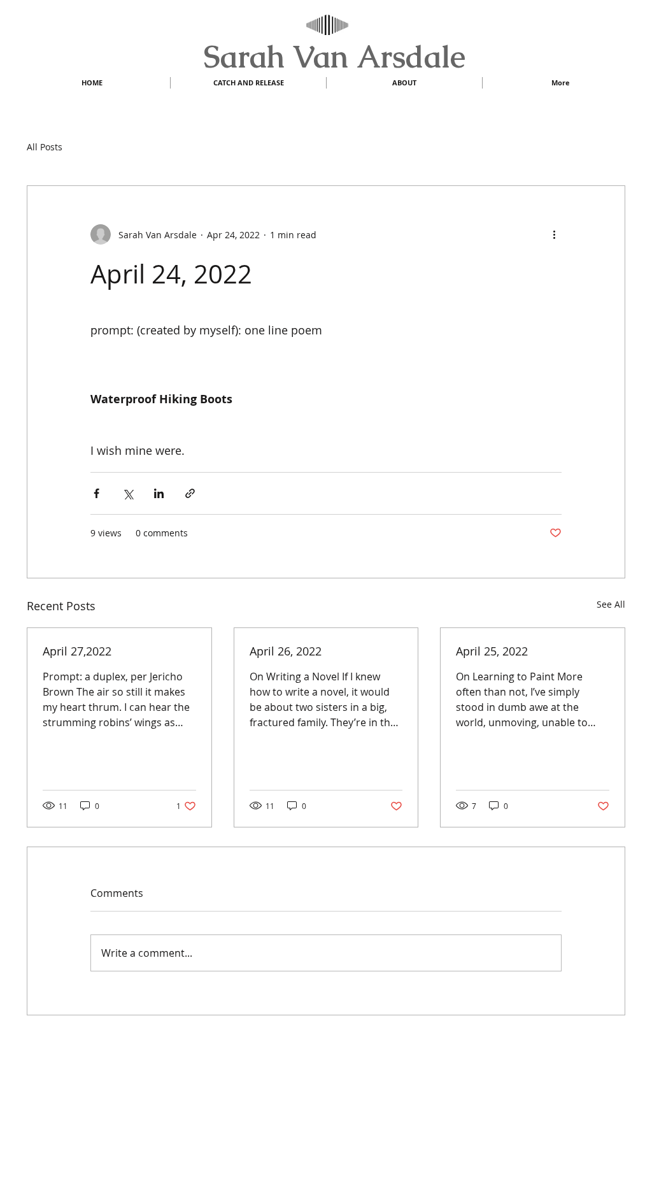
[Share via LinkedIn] (159, 493)
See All (611, 604)
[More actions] (554, 234)
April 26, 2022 (286, 651)
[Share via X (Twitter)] (128, 493)
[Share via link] (190, 493)
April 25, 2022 (492, 651)
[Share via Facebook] (96, 493)
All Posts (44, 147)
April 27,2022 (77, 651)
